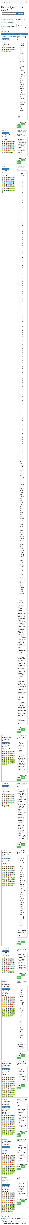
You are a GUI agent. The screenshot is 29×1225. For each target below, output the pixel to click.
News (12, 19)
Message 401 (19, 1139)
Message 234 (19, 130)
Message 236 (19, 735)
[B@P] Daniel (5, 948)
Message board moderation (7, 22)
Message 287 (19, 1061)
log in (2, 28)
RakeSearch (6, 2)
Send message (5, 39)
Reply (23, 124)
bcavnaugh (4, 130)
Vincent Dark (5, 783)
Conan (3, 166)
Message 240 (19, 948)
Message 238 (19, 783)
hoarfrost (4, 851)
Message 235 (19, 166)
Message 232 (19, 36)
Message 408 (19, 1177)
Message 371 (19, 1099)
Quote (18, 126)
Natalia (4, 736)
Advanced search (5, 15)
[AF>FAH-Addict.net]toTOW (9, 36)
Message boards (5, 19)
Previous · (4, 31)
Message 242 (19, 981)
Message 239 (19, 850)
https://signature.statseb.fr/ (22, 143)
